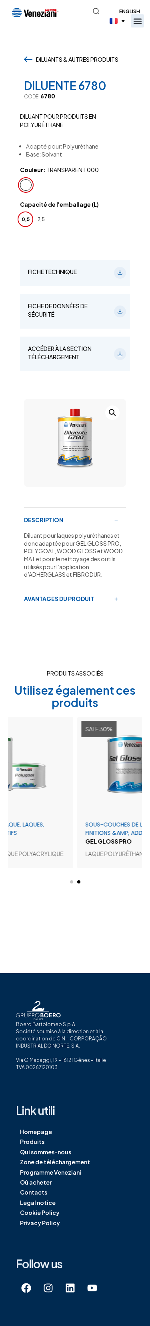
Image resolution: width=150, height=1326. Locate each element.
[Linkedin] (70, 1288)
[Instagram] (48, 1288)
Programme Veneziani (50, 1172)
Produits (32, 1141)
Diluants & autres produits (77, 59)
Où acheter (36, 1182)
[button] (137, 20)
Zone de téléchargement (55, 1161)
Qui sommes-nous (45, 1152)
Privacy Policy (40, 1222)
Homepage (36, 1131)
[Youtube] (92, 1288)
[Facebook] (26, 1288)
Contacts (33, 1192)
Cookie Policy (40, 1212)
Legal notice (38, 1202)
